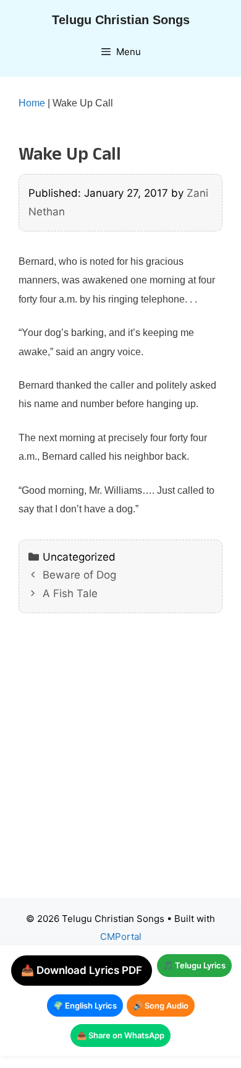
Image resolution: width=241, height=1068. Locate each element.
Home (32, 103)
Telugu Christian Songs (121, 20)
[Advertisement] (120, 764)
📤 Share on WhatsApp (120, 1035)
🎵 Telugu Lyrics (194, 965)
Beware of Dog (79, 575)
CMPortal (121, 936)
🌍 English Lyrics (85, 1005)
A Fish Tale (70, 593)
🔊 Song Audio (160, 1005)
